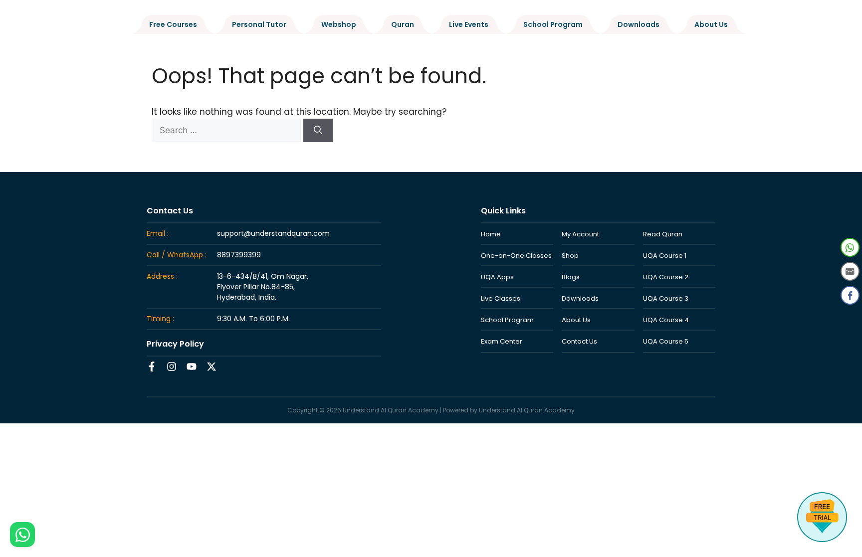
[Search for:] (227, 130)
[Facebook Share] (850, 295)
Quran (402, 24)
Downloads (638, 24)
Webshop (338, 24)
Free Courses (173, 24)
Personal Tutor (259, 24)
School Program (553, 24)
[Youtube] (192, 366)
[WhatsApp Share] (850, 247)
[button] (851, 316)
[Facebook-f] (152, 366)
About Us (711, 24)
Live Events (468, 24)
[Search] (318, 131)
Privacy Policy (175, 344)
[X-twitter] (211, 366)
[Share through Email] (850, 271)
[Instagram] (172, 366)
